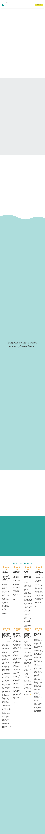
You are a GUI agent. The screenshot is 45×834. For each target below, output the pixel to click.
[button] (3, 5)
